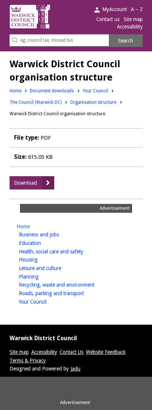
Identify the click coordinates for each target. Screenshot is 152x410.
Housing (40, 259)
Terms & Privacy (28, 360)
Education (41, 243)
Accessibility (130, 27)
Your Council (95, 90)
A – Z (137, 9)
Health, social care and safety (63, 251)
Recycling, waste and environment (68, 284)
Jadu (75, 369)
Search (125, 41)
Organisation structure (93, 102)
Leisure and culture (51, 268)
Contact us (108, 19)
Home (15, 90)
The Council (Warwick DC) (36, 102)
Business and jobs (50, 234)
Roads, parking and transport (63, 293)
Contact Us (71, 352)
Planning (40, 276)
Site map (133, 19)
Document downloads (52, 90)
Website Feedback (105, 352)
